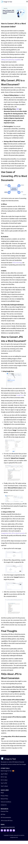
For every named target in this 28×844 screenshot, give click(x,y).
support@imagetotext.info (8, 827)
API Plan (3, 814)
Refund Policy (4, 799)
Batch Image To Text (6, 771)
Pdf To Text (4, 777)
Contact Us (3, 805)
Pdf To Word (4, 780)
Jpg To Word (4, 774)
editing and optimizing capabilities (11, 59)
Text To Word (4, 786)
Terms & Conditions (6, 802)
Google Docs (20, 395)
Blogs (2, 792)
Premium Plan (4, 811)
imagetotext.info (14, 837)
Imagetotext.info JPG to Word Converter (13, 533)
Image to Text (10, 759)
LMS (17, 109)
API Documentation (6, 817)
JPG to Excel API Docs (6, 820)
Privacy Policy (4, 795)
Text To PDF (4, 783)
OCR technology (17, 262)
